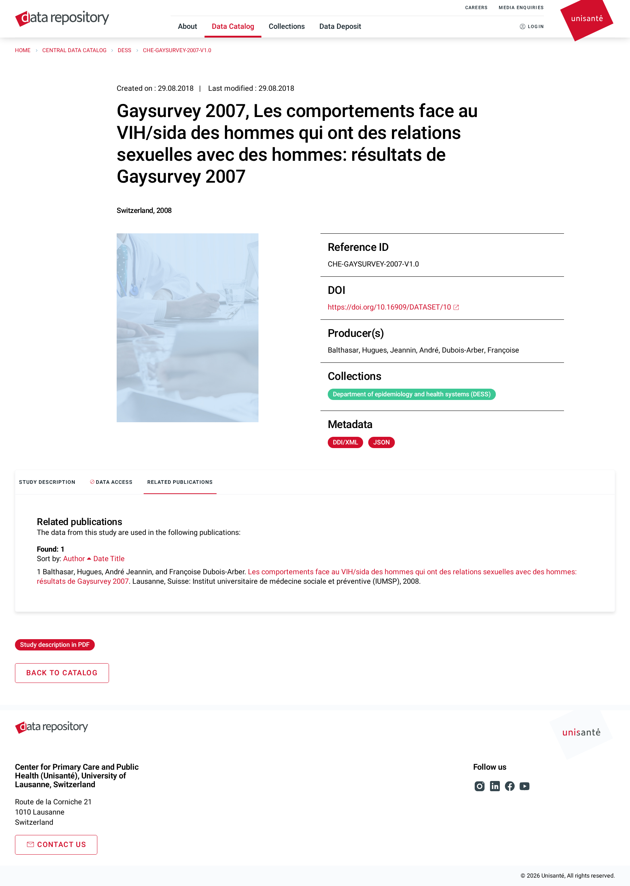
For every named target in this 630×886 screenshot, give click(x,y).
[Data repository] (62, 19)
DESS (125, 50)
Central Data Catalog (75, 50)
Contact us (61, 844)
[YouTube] (524, 790)
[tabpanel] (315, 553)
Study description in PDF (55, 644)
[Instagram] (480, 790)
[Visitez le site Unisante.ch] (582, 736)
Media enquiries (521, 7)
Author (75, 558)
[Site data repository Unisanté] (51, 727)
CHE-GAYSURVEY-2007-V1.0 (177, 50)
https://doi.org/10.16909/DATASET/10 (389, 307)
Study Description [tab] (47, 482)
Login (536, 26)
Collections (287, 26)
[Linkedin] (495, 790)
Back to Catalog (62, 673)
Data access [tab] (113, 482)
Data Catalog (233, 26)
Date (101, 558)
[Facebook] (510, 790)
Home (23, 50)
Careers (476, 7)
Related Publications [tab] (180, 482)
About (187, 26)
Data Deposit (340, 26)
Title (117, 558)
